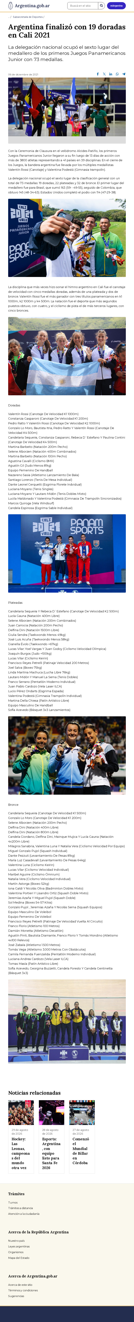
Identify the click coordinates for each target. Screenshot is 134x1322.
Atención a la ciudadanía (23, 1213)
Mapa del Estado (18, 1257)
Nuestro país (16, 1240)
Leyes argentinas (19, 1246)
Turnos (12, 1202)
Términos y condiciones (23, 1290)
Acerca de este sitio (20, 1284)
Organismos (15, 1252)
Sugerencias (16, 1296)
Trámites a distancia (20, 1208)
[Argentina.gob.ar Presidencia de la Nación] (29, 6)
